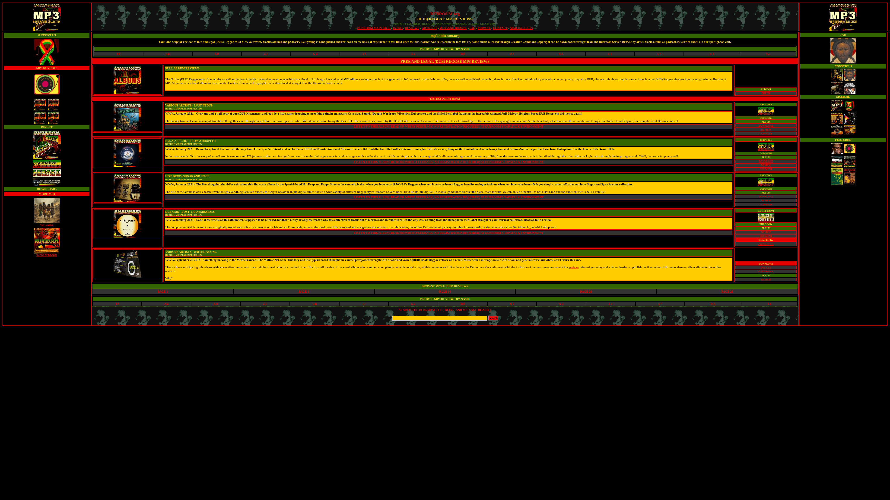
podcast (574, 267)
